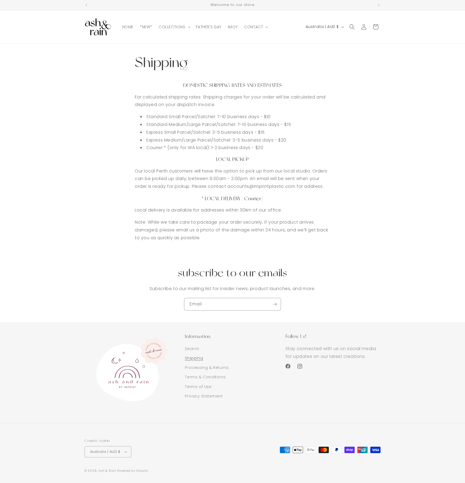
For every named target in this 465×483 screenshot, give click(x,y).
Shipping (194, 358)
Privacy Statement (204, 396)
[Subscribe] (275, 304)
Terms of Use (198, 386)
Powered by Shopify (132, 470)
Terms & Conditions (205, 377)
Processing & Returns (206, 367)
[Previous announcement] (86, 5)
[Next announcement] (379, 5)
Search (192, 348)
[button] (174, 27)
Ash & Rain (107, 470)
